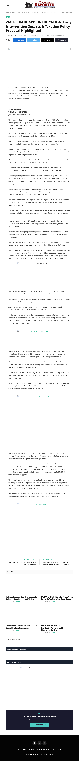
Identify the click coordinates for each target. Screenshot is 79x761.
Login (7, 655)
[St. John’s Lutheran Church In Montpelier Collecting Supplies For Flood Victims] (22, 585)
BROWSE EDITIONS (40, 725)
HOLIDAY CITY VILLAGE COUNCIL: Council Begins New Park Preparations (21, 627)
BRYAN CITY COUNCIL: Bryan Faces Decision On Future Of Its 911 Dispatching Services (54, 628)
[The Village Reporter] (39, 5)
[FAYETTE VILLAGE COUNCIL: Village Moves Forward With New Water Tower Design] (57, 585)
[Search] (71, 5)
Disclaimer (57, 749)
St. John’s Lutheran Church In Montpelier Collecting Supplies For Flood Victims (21, 598)
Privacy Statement (43, 749)
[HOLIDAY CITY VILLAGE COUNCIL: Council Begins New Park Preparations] (22, 614)
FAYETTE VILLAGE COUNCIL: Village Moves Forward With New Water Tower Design (57, 598)
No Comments (50, 35)
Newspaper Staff (11, 35)
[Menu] (8, 5)
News (8, 17)
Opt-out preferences (26, 749)
